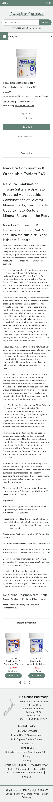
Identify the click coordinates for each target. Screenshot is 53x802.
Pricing (26, 756)
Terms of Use (26, 747)
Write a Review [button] (42, 96)
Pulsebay (26, 797)
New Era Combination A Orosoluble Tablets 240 (13, 661)
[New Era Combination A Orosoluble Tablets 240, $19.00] (13, 643)
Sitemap (26, 776)
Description (26, 153)
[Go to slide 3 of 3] (30, 682)
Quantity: (26, 113)
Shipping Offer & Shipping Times (26, 735)
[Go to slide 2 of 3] (25, 682)
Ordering (26, 760)
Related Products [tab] (26, 622)
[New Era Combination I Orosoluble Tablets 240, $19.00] (37, 643)
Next (46, 651)
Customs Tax (26, 743)
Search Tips (35, 27)
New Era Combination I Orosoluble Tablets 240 (36, 661)
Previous (4, 651)
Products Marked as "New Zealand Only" (26, 764)
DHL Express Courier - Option (26, 739)
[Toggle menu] (4, 36)
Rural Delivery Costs (26, 730)
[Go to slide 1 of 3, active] (20, 682)
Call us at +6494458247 (33, 719)
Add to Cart (13, 675)
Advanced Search (20, 27)
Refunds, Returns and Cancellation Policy (26, 752)
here (28, 565)
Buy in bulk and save (24, 105)
